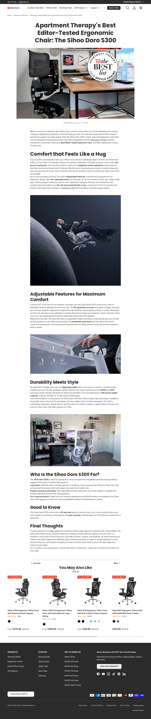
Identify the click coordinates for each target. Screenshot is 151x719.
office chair (54, 531)
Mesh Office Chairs (16, 666)
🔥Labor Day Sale (35, 7)
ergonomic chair (68, 188)
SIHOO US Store (71, 661)
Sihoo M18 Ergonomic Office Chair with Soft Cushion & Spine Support (92, 611)
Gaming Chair (65, 7)
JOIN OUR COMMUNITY (109, 666)
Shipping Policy (112, 705)
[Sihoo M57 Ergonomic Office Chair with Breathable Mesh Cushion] (127, 591)
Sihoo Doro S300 (69, 387)
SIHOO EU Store (71, 666)
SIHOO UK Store (71, 680)
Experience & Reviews (21, 15)
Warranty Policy (138, 705)
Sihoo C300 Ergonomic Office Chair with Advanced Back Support (23, 611)
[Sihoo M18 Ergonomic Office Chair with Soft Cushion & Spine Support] (93, 591)
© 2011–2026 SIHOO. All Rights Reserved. (21, 705)
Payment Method (137, 710)
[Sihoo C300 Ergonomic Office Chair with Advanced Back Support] (23, 591)
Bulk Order (42, 671)
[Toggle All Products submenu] (87, 7)
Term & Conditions (97, 705)
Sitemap (42, 676)
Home (9, 15)
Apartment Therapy (99, 140)
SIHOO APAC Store (73, 685)
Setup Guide (43, 661)
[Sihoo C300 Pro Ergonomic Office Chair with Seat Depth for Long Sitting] (58, 591)
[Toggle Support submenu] (100, 7)
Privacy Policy (83, 705)
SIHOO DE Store (71, 676)
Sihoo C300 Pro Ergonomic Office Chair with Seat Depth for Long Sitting (57, 613)
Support (94, 7)
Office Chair (51, 7)
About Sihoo (70, 657)
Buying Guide (44, 657)
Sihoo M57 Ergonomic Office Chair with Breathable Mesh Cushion (127, 611)
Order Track (43, 666)
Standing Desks (14, 657)
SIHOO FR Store (71, 671)
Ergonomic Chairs (15, 661)
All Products (79, 7)
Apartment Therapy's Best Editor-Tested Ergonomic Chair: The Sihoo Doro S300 (56, 15)
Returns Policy (125, 705)
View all (75, 571)
